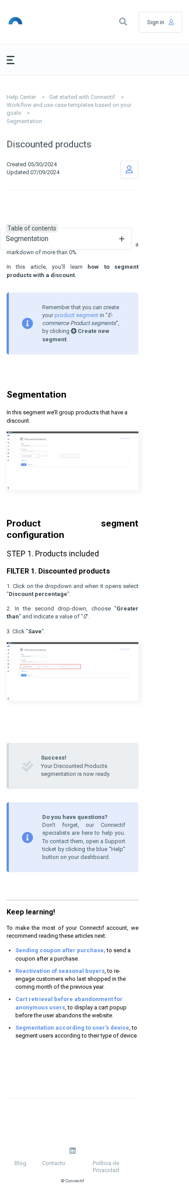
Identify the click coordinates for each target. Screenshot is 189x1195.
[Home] (29, 22)
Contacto (53, 1163)
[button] (123, 22)
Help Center (21, 97)
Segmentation (24, 121)
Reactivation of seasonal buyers (60, 971)
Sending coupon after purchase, (60, 950)
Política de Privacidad (106, 1166)
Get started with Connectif (82, 97)
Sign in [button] (155, 22)
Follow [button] (129, 170)
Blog (20, 1163)
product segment (77, 315)
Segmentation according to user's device (72, 1027)
